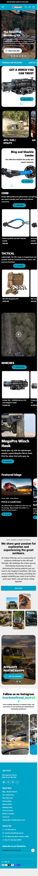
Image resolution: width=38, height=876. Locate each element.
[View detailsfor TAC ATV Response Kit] (15, 283)
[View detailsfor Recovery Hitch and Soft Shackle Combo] (15, 223)
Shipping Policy (7, 807)
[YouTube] (13, 782)
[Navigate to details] (27, 135)
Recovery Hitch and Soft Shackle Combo (14, 239)
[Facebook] (4, 782)
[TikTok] (17, 782)
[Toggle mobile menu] (5, 7)
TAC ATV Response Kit (10, 299)
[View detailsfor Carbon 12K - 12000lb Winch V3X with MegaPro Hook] (15, 384)
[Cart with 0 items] (34, 7)
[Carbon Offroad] (17, 7)
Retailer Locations (8, 814)
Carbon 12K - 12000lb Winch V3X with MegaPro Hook (14, 401)
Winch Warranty (7, 798)
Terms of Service (7, 810)
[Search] (26, 7)
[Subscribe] (33, 850)
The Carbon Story (8, 795)
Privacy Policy (6, 801)
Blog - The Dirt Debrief (9, 792)
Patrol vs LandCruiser (11, 501)
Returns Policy (7, 804)
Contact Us (5, 817)
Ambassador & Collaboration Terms (13, 820)
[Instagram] (8, 782)
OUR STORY (18, 588)
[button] (34, 7)
